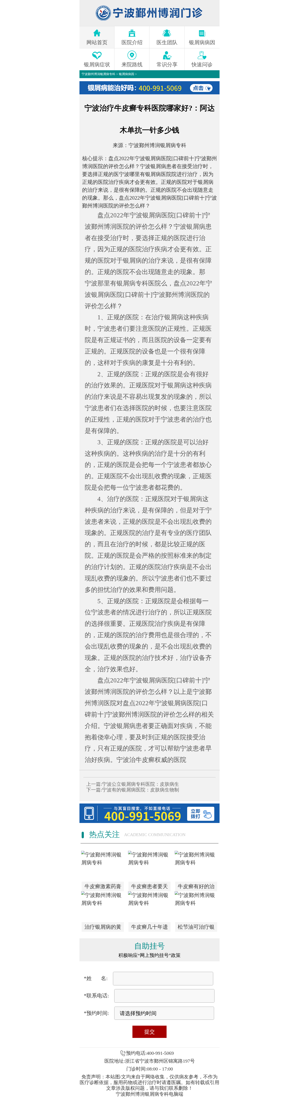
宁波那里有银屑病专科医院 (123, 283)
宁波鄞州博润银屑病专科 (98, 74)
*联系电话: (96, 996)
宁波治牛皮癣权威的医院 (151, 759)
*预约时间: (96, 1013)
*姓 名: (96, 978)
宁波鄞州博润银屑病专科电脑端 (149, 1094)
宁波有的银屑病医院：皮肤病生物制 (140, 790)
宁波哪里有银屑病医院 (145, 174)
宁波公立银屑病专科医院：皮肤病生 (140, 784)
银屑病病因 (126, 74)
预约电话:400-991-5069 (150, 1053)
